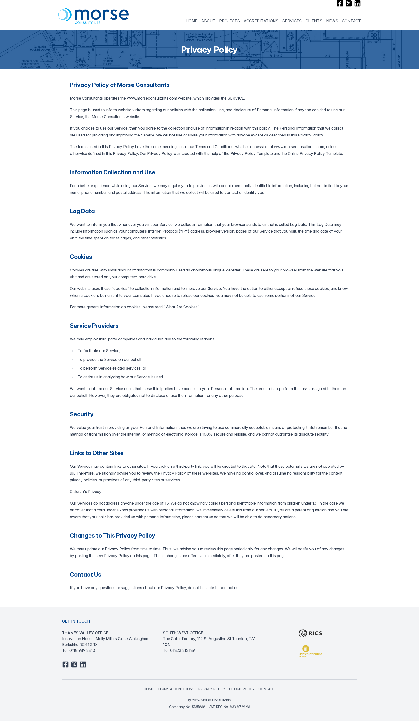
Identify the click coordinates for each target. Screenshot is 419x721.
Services (292, 20)
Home (191, 20)
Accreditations (261, 20)
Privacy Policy (211, 689)
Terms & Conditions (176, 689)
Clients (314, 20)
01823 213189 (182, 650)
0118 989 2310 (82, 650)
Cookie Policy (242, 689)
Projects (229, 20)
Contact (351, 20)
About (208, 20)
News (332, 20)
